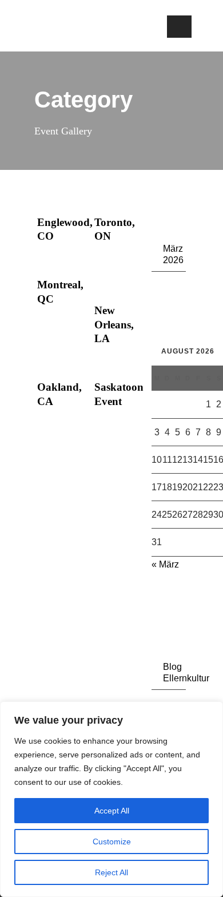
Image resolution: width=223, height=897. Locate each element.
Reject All (111, 872)
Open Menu (179, 26)
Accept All (111, 810)
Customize (112, 841)
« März (165, 564)
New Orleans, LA (114, 324)
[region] (111, 799)
